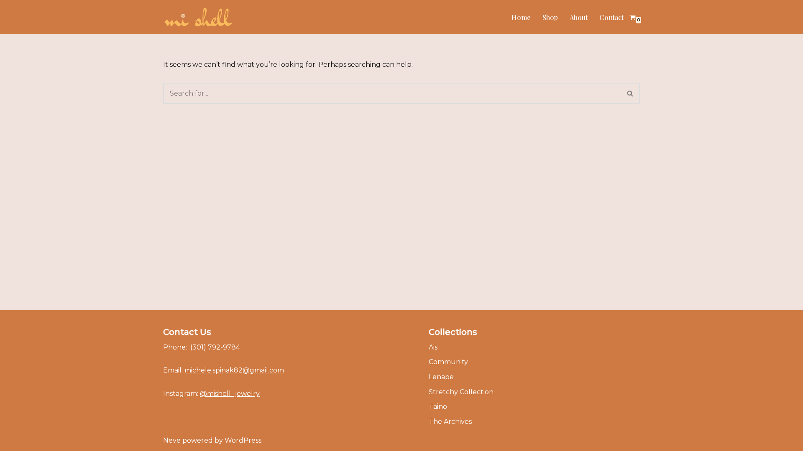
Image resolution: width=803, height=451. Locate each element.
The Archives (450, 422)
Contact (611, 17)
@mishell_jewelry (230, 394)
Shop (550, 17)
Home (521, 17)
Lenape (441, 377)
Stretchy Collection (461, 392)
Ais (433, 347)
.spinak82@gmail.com (234, 370)
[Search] (630, 93)
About (579, 17)
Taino (438, 406)
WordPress (243, 440)
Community (448, 362)
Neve (172, 440)
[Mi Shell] (198, 17)
